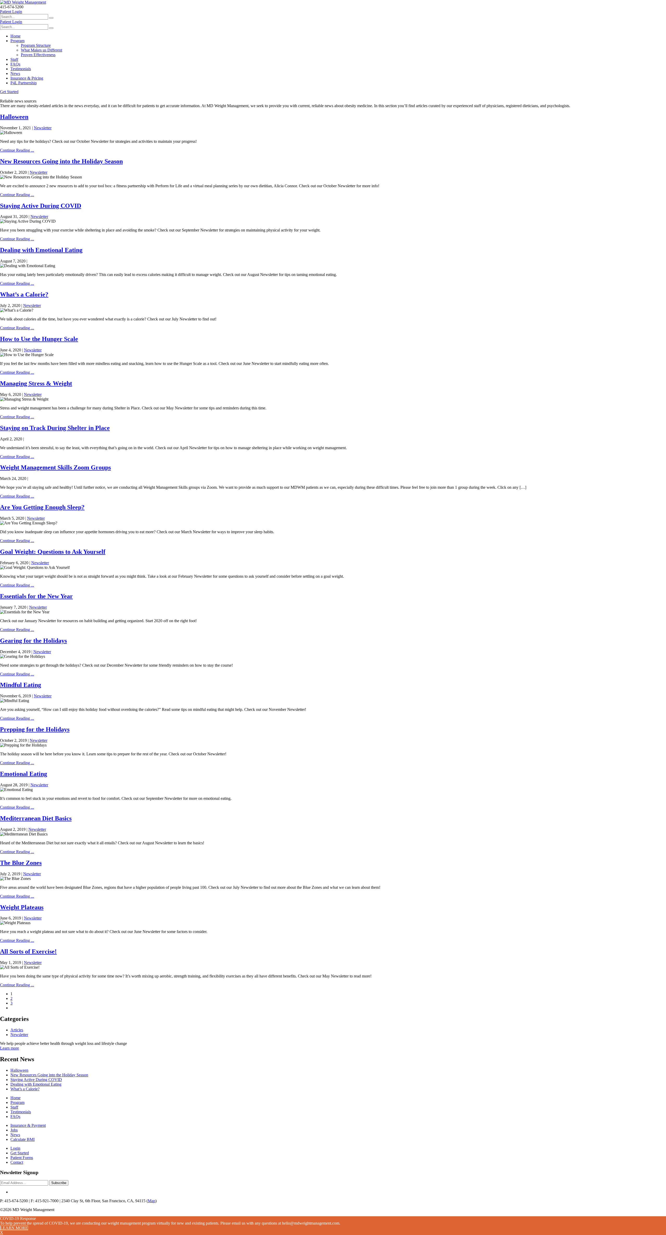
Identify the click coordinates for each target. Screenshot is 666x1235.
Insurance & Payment (28, 1125)
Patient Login (11, 11)
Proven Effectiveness (38, 55)
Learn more (9, 1048)
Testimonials (20, 69)
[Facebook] (12, 1192)
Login (15, 1148)
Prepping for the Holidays (34, 729)
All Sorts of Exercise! (28, 951)
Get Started (9, 91)
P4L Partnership (23, 83)
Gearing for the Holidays (33, 640)
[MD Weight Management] (23, 2)
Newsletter (43, 128)
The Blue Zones (21, 862)
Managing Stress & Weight (36, 383)
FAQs (15, 64)
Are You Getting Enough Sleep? (42, 507)
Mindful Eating (20, 684)
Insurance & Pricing (26, 78)
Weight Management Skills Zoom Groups (55, 467)
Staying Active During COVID (40, 205)
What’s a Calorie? (24, 294)
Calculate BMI (22, 1139)
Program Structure (36, 45)
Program (17, 40)
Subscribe (58, 1183)
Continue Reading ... (17, 150)
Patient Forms (21, 1157)
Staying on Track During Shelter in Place (55, 427)
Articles (16, 1030)
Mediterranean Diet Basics (36, 818)
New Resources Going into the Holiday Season (61, 161)
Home (15, 36)
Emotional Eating (23, 773)
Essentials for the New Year (36, 596)
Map (151, 1201)
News (15, 73)
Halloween (14, 116)
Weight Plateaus (21, 907)
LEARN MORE (14, 1228)
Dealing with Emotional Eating (41, 250)
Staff (14, 59)
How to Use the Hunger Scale (39, 339)
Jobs (14, 1130)
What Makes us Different (41, 50)
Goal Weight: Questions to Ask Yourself (52, 551)
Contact (16, 1162)
